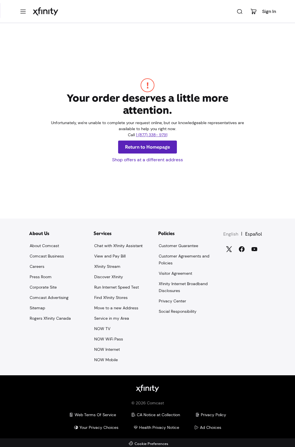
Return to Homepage (147, 147)
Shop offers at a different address (147, 160)
